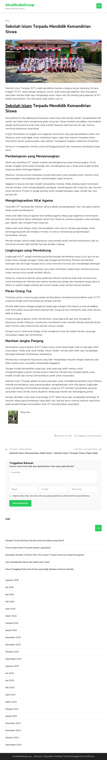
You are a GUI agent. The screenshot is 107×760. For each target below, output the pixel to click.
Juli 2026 (9, 587)
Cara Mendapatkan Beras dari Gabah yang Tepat (27, 562)
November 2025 (13, 644)
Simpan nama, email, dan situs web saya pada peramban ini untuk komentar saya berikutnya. (51, 496)
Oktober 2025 (12, 651)
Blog (7, 21)
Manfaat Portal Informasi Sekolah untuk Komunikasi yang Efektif (34, 540)
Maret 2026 (11, 616)
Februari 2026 (11, 623)
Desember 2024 (13, 723)
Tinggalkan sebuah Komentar (89, 436)
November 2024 (13, 730)
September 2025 (13, 659)
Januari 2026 (11, 630)
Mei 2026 (9, 601)
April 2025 (10, 694)
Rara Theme (63, 756)
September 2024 (13, 744)
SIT (10, 134)
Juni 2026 (9, 594)
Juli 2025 (9, 673)
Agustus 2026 (12, 580)
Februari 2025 (11, 709)
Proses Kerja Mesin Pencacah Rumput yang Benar (28, 547)
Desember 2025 (13, 637)
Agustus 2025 (12, 666)
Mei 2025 (9, 687)
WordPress (89, 756)
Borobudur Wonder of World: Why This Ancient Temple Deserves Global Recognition (44, 554)
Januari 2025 (11, 716)
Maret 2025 (11, 701)
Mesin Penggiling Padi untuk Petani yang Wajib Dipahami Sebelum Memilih (39, 569)
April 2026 (10, 608)
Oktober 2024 (12, 737)
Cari (7, 519)
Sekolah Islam (18, 105)
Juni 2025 (9, 680)
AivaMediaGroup (19, 4)
